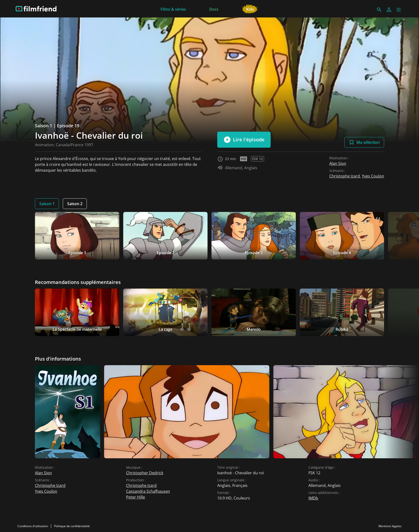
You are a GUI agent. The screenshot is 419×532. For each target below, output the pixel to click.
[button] (398, 10)
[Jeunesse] (250, 8)
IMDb (313, 498)
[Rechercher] (379, 10)
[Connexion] (389, 10)
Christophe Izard (344, 176)
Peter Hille (135, 497)
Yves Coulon (373, 176)
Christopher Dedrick (144, 473)
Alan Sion (337, 163)
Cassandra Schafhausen (148, 491)
